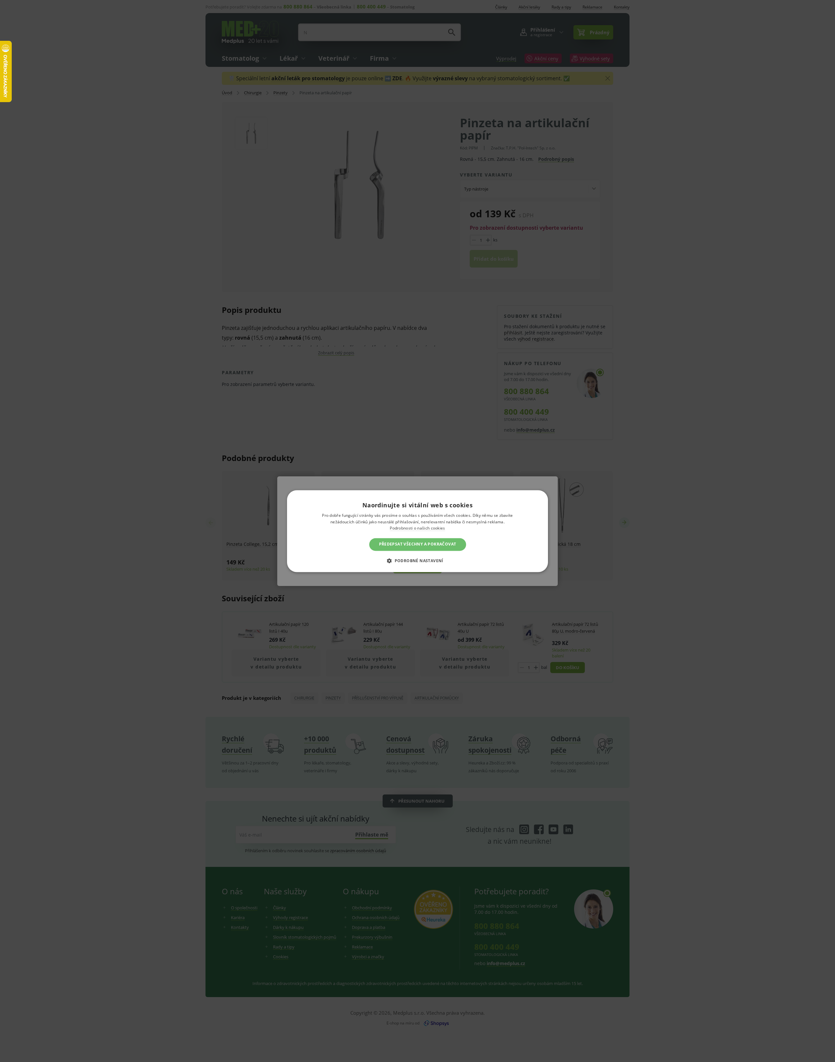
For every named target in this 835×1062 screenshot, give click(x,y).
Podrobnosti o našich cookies (417, 528)
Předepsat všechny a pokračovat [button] (417, 544)
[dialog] (417, 531)
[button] (417, 560)
